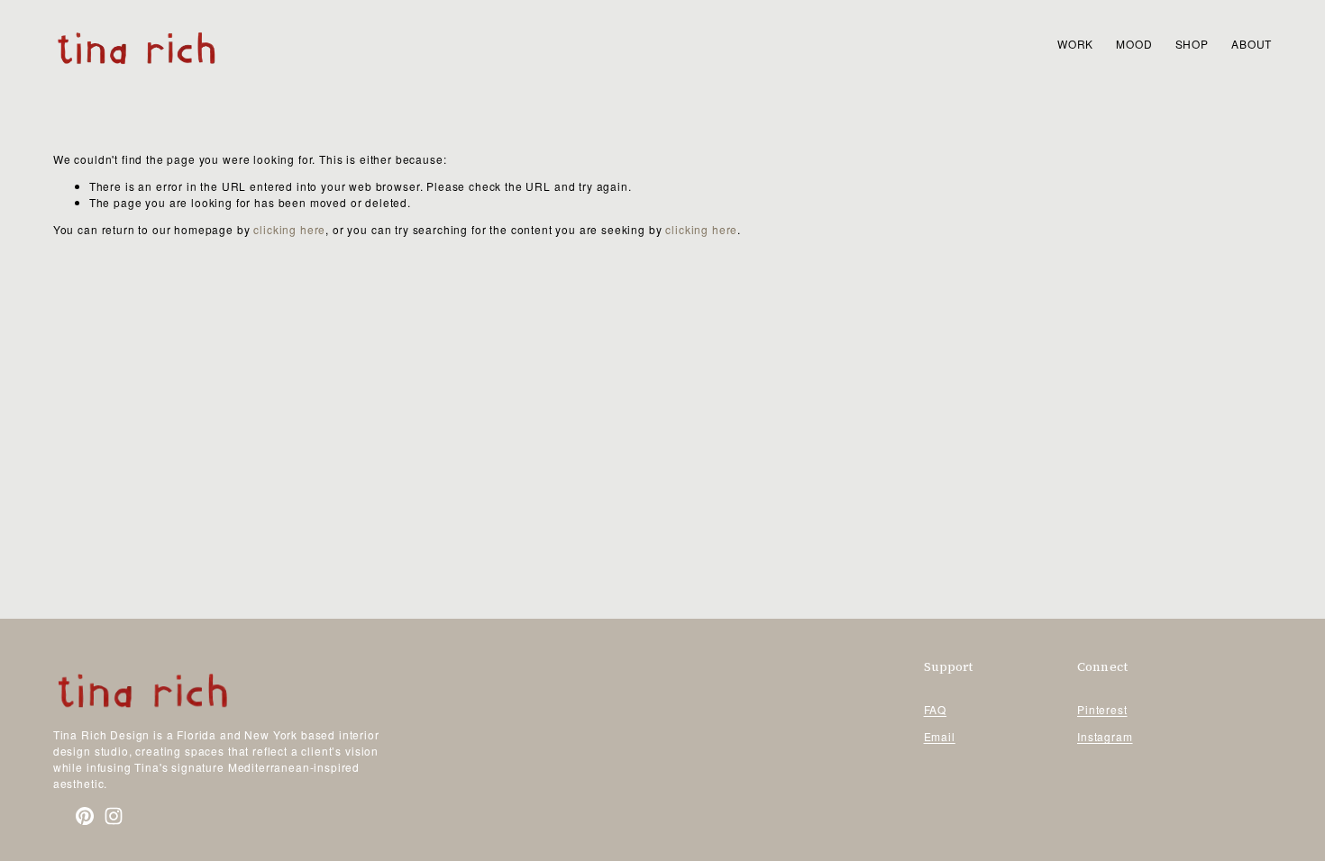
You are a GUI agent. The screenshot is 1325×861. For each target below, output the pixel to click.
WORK (1075, 43)
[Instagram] (114, 816)
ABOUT (1251, 43)
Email (939, 736)
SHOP (1192, 43)
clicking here (289, 229)
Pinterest (1102, 709)
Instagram (1105, 736)
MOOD (1134, 43)
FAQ (935, 709)
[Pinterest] (85, 816)
